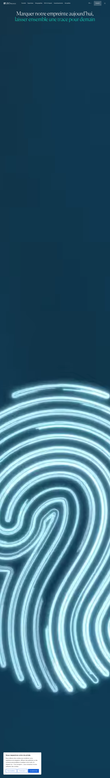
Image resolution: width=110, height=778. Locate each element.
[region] (22, 763)
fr (89, 3)
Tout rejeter (22, 770)
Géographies (38, 3)
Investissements (58, 3)
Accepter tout (33, 770)
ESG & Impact (48, 3)
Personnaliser (11, 770)
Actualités (67, 3)
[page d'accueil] (9, 3)
